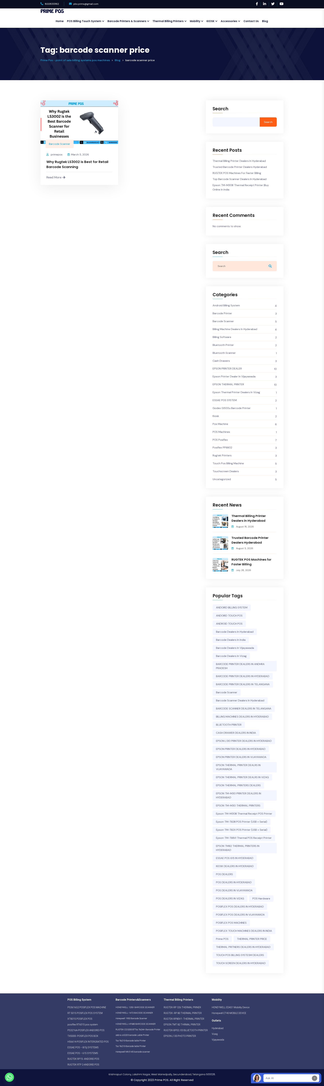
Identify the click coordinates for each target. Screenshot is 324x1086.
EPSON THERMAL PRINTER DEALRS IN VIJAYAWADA (238, 767)
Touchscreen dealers (226, 471)
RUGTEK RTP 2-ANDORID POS (83, 1064)
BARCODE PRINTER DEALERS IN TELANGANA (243, 684)
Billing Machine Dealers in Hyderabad (235, 329)
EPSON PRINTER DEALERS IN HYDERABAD (240, 749)
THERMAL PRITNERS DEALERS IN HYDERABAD (243, 947)
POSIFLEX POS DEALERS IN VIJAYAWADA (240, 914)
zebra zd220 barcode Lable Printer (132, 1035)
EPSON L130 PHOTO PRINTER (180, 1036)
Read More (53, 177)
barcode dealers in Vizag (231, 656)
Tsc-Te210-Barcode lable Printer (131, 1040)
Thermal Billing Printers (168, 21)
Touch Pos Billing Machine (228, 463)
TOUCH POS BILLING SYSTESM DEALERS (240, 955)
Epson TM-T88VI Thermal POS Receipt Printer (244, 838)
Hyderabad (217, 1028)
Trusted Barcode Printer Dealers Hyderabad (240, 167)
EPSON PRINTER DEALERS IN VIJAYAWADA (241, 757)
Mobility (195, 21)
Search (220, 109)
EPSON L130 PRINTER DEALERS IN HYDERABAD (244, 741)
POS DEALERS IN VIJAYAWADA (234, 890)
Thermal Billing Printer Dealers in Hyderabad (239, 161)
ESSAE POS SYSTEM (225, 400)
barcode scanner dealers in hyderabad (240, 700)
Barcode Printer (222, 313)
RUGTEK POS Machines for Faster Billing (237, 173)
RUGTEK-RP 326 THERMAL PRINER (182, 1007)
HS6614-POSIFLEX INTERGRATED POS (88, 1041)
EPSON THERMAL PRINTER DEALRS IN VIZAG (242, 777)
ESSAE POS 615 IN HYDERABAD (234, 858)
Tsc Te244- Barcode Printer (147, 1029)
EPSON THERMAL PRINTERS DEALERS (238, 785)
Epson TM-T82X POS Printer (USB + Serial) (241, 830)
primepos (56, 154)
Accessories (229, 21)
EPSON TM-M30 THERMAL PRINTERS (238, 805)
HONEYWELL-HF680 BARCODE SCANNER (136, 1024)
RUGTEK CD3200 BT (125, 1029)
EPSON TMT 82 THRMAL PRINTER (182, 1024)
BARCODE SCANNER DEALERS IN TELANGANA (243, 708)
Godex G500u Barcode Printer (232, 408)
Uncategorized (222, 479)
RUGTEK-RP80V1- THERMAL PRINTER (184, 1018)
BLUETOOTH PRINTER (228, 724)
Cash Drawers (221, 361)
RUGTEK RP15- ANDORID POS (83, 1059)
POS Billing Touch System (84, 21)
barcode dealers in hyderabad (234, 632)
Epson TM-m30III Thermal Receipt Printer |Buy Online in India (241, 187)
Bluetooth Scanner (224, 353)
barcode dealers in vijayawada (235, 648)
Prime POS (222, 939)
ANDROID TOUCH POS (229, 623)
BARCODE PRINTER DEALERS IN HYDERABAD (242, 676)
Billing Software (222, 337)
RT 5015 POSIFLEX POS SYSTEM (85, 1013)
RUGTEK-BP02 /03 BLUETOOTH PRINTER (186, 1030)
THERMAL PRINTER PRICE (252, 939)
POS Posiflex (220, 440)
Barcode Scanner (59, 144)
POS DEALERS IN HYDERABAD (234, 882)
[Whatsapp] (9, 1077)
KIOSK (210, 21)
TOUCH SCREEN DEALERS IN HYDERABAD (241, 963)
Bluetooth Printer (223, 345)
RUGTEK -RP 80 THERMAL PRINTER (183, 1013)
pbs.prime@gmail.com (85, 3)
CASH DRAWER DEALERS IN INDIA (236, 733)
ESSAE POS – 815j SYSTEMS (83, 1047)
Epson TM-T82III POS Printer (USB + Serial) (241, 821)
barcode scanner (226, 692)
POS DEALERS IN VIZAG (230, 898)
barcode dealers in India (231, 640)
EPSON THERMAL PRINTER (228, 384)
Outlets (216, 1020)
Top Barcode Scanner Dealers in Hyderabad (239, 179)
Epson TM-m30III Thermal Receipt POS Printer (244, 813)
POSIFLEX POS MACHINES (231, 923)
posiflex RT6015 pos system (83, 1024)
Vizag (215, 1034)
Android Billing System (226, 305)
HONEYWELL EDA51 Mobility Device (230, 1007)
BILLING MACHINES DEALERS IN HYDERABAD (242, 716)
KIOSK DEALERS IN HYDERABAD (235, 866)
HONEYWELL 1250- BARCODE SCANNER (135, 1007)
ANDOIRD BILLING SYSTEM (231, 607)
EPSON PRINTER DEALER (227, 368)
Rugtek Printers (222, 455)
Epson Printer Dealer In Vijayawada (234, 376)
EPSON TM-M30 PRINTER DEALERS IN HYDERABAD (238, 795)
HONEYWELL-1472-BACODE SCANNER (134, 1013)
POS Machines (221, 432)
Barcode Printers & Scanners (126, 21)
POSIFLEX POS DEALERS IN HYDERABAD (240, 906)
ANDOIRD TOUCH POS (229, 615)
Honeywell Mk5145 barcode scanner (133, 1051)
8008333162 (52, 3)
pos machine (220, 424)
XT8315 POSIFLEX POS (80, 1018)
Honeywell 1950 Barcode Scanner (131, 1018)
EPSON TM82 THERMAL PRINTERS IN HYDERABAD (237, 848)
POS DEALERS (224, 874)
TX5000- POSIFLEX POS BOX (83, 1036)
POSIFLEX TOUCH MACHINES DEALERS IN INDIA (244, 931)
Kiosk (216, 416)
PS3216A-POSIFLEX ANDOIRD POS (86, 1030)
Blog (265, 21)
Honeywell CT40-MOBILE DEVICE (229, 1013)
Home (60, 21)
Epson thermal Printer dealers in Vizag (236, 392)
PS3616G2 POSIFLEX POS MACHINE (87, 1007)
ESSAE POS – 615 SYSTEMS (83, 1053)
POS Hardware (261, 898)
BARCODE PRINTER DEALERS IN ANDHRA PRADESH (240, 666)
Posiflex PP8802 (222, 447)
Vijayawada (218, 1039)
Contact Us (251, 21)
